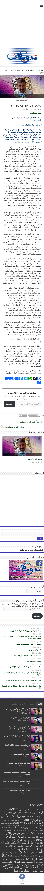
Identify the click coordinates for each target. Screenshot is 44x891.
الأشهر (39, 704)
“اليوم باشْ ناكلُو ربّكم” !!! (20, 754)
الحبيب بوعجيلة (33, 825)
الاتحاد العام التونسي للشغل (12, 820)
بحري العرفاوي (27, 827)
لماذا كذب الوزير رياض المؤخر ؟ (18, 763)
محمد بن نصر (38, 862)
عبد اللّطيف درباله (24, 850)
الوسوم (31, 704)
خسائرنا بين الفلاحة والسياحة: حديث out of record (29, 422)
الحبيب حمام (18, 825)
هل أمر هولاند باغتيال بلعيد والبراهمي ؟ (17, 736)
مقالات (31, 70)
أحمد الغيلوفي (17, 812)
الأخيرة (22, 704)
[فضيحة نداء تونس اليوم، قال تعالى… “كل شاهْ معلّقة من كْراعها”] (36, 711)
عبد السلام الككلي (8, 843)
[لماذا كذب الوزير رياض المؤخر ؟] (36, 766)
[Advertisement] (22, 25)
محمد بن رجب (7, 859)
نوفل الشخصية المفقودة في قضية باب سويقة (17, 773)
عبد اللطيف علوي (23, 848)
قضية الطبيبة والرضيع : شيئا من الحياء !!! (16, 782)
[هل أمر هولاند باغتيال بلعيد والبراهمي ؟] (36, 738)
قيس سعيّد (12, 856)
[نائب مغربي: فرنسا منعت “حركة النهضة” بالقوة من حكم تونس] (36, 729)
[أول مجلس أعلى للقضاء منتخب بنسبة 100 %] (36, 748)
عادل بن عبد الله (25, 840)
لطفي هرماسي (36, 113)
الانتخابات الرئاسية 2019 (28, 823)
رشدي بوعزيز (14, 830)
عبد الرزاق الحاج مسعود (28, 843)
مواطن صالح (23, 415)
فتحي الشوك (26, 855)
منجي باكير (35, 864)
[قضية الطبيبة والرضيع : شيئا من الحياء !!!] (36, 784)
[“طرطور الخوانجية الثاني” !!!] (36, 720)
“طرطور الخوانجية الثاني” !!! (20, 717)
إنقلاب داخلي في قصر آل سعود (19, 790)
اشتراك (9, 404)
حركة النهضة (25, 830)
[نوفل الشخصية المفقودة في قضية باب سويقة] (36, 775)
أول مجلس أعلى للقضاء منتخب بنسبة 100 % (17, 746)
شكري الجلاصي (30, 837)
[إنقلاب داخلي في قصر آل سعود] (36, 793)
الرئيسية (38, 70)
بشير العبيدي (13, 827)
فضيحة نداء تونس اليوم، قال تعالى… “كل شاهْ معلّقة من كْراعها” (17, 709)
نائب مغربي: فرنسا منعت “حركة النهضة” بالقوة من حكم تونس (19, 727)
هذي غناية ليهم (35, 459)
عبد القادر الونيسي (30, 845)
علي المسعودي (13, 852)
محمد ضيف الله (21, 861)
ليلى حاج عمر (19, 859)
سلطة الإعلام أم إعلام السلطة (14, 426)
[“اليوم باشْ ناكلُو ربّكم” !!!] (36, 757)
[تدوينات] (22, 56)
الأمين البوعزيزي (22, 817)
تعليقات (14, 704)
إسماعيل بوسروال (22, 816)
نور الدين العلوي (11, 867)
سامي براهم (17, 832)
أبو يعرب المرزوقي (27, 809)
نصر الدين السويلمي (19, 864)
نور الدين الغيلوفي (27, 870)
